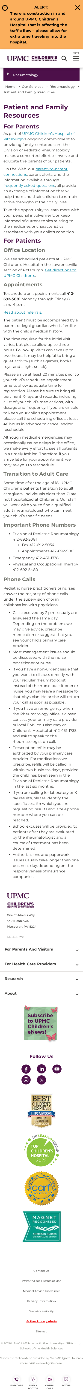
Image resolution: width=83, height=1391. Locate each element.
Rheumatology (25, 75)
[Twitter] (41, 1079)
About (11, 993)
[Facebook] (26, 1069)
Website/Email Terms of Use (41, 1281)
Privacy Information (41, 1301)
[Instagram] (26, 1080)
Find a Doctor (33, 1387)
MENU (76, 53)
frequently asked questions (29, 185)
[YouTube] (57, 1069)
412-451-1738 (15, 937)
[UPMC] (32, 58)
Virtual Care (50, 1387)
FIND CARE (16, 1385)
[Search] (64, 58)
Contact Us (41, 1270)
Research (14, 979)
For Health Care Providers (30, 964)
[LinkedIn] (41, 1069)
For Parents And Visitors (29, 949)
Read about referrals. (22, 312)
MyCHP (66, 1385)
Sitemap (41, 1331)
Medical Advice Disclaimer (41, 1291)
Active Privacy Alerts (41, 1321)
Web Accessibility (41, 1311)
